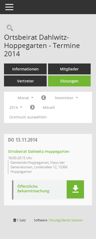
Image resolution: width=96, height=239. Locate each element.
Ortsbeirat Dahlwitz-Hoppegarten (38, 151)
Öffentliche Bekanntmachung (33, 188)
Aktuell (49, 107)
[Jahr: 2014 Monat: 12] (32, 107)
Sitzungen (69, 80)
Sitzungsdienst (66, 220)
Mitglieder (69, 68)
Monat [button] (24, 97)
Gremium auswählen (28, 117)
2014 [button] (14, 107)
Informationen (25, 68)
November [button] (65, 97)
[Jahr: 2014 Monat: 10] (43, 98)
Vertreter (25, 80)
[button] (75, 189)
